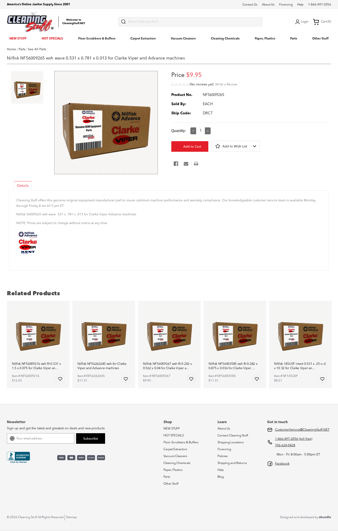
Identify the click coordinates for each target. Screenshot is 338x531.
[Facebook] (175, 163)
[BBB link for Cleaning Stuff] (18, 457)
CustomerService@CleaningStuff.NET (302, 429)
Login (305, 21)
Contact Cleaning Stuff (233, 435)
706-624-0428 (285, 445)
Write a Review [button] (226, 84)
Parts (293, 38)
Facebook (282, 463)
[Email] (186, 163)
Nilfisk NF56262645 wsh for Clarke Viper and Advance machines (101, 366)
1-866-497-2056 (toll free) (293, 439)
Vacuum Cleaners (183, 38)
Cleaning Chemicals (225, 38)
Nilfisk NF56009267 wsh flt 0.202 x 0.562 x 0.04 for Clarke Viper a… (167, 366)
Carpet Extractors (143, 38)
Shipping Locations (231, 442)
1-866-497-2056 (319, 4)
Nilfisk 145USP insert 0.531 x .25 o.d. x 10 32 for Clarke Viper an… (300, 366)
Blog (221, 476)
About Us (268, 4)
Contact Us (249, 4)
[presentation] (27, 88)
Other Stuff (320, 38)
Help (300, 4)
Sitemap (71, 517)
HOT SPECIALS (52, 38)
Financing (286, 4)
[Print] (196, 163)
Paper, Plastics (265, 38)
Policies (223, 456)
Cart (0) (326, 21)
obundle (325, 517)
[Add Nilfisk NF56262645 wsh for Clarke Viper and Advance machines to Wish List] (125, 378)
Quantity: (178, 131)
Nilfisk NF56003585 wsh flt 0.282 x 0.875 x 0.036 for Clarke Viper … (233, 366)
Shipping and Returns (232, 463)
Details (23, 186)
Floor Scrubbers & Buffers (96, 38)
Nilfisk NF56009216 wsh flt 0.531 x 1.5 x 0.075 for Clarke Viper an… (36, 366)
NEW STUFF (17, 38)
